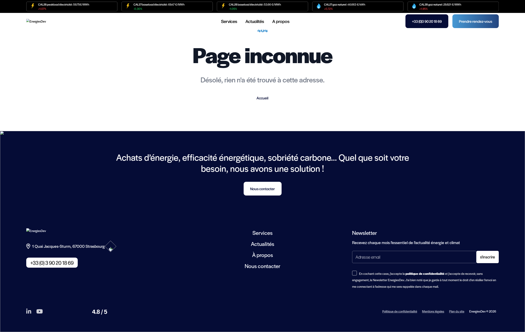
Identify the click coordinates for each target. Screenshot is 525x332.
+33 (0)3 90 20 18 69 (427, 21)
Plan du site (456, 311)
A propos (281, 21)
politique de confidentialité (424, 273)
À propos (262, 255)
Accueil (262, 98)
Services (229, 21)
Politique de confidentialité (399, 311)
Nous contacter (262, 188)
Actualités (254, 21)
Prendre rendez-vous (475, 21)
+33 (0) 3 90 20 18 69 (52, 262)
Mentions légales (433, 311)
